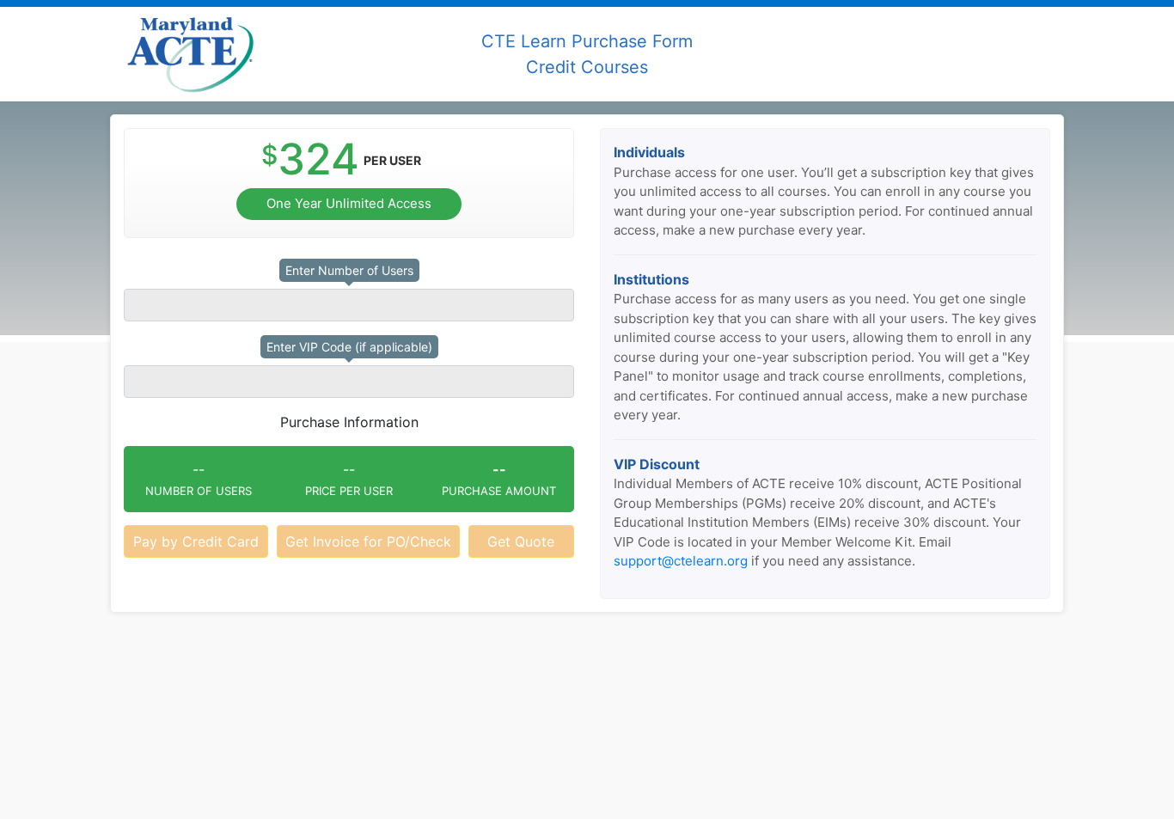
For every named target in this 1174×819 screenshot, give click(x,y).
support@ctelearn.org (681, 561)
